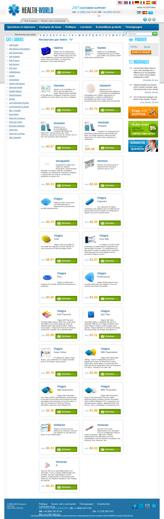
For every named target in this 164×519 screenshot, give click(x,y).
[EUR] (154, 19)
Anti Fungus (14, 60)
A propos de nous (50, 27)
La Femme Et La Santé (19, 107)
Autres (12, 76)
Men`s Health (15, 110)
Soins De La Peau (17, 134)
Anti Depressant (16, 53)
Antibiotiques (14, 72)
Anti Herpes (14, 64)
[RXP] (34, 17)
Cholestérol (14, 80)
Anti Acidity (13, 45)
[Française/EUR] (131, 2)
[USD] (145, 19)
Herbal (12, 99)
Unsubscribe (103, 504)
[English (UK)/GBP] (125, 2)
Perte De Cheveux (17, 118)
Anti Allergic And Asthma (19, 49)
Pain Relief (14, 114)
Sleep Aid (13, 130)
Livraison (86, 27)
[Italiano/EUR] (142, 2)
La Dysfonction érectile (19, 103)
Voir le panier (31, 21)
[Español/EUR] (148, 2)
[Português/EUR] (154, 2)
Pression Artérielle (17, 126)
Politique (70, 27)
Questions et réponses (21, 27)
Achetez (66, 72)
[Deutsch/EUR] (137, 2)
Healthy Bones (15, 91)
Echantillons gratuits (108, 27)
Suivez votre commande (53, 21)
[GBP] (150, 19)
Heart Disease (15, 95)
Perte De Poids (15, 122)
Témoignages (133, 27)
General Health (15, 87)
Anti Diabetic (14, 57)
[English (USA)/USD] (120, 2)
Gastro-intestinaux (17, 83)
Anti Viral (13, 68)
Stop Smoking (15, 137)
